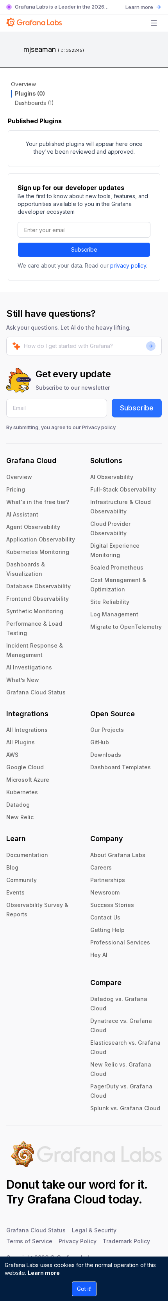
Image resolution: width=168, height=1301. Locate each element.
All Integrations (27, 729)
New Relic (20, 817)
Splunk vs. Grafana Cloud (125, 1108)
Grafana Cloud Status (36, 692)
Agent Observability (33, 527)
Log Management (114, 614)
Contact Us (105, 917)
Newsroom (105, 892)
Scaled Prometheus (116, 567)
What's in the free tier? (37, 502)
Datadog (18, 804)
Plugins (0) (30, 93)
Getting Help (107, 929)
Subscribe (84, 249)
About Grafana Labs (117, 855)
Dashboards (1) (34, 102)
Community (21, 880)
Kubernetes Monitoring (37, 551)
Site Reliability (109, 601)
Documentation (27, 855)
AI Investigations (29, 667)
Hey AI (98, 954)
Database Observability (38, 586)
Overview (23, 84)
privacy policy (128, 265)
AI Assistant (22, 514)
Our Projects (107, 729)
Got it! (84, 1288)
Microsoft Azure (27, 779)
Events (15, 892)
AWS (12, 754)
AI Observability (111, 477)
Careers (101, 867)
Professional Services (120, 942)
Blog (12, 867)
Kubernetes (22, 792)
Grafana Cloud (66, 1199)
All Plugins (20, 742)
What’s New (22, 679)
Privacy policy (99, 427)
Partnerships (107, 880)
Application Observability (40, 539)
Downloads (105, 754)
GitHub (99, 742)
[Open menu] (154, 23)
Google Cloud (25, 767)
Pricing (15, 489)
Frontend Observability (37, 598)
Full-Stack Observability (123, 489)
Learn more (44, 1272)
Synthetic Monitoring (34, 611)
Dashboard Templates (120, 767)
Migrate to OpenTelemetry (126, 626)
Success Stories (112, 905)
